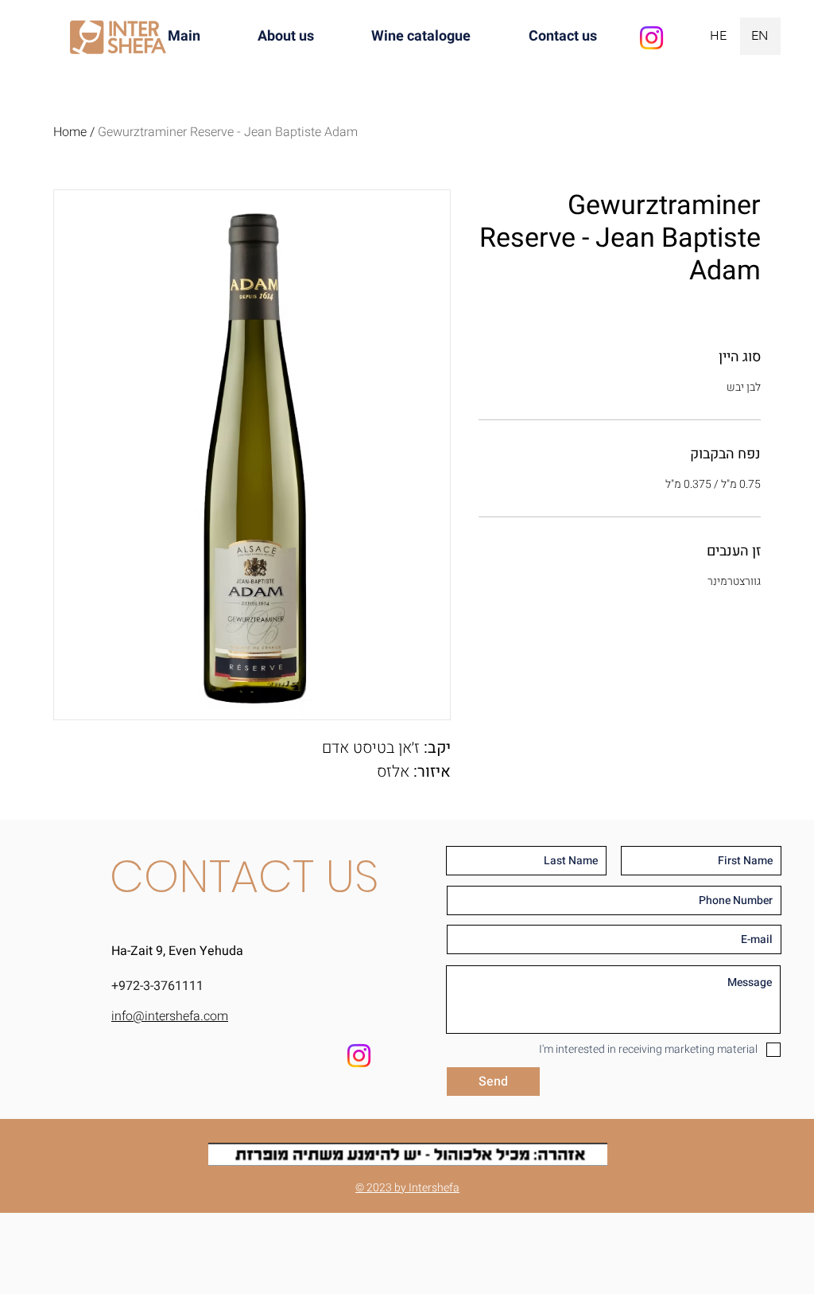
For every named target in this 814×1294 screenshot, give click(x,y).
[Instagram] (651, 37)
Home (70, 132)
